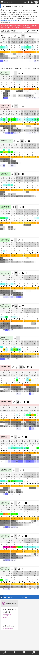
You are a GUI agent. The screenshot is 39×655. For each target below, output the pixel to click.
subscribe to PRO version (9, 20)
